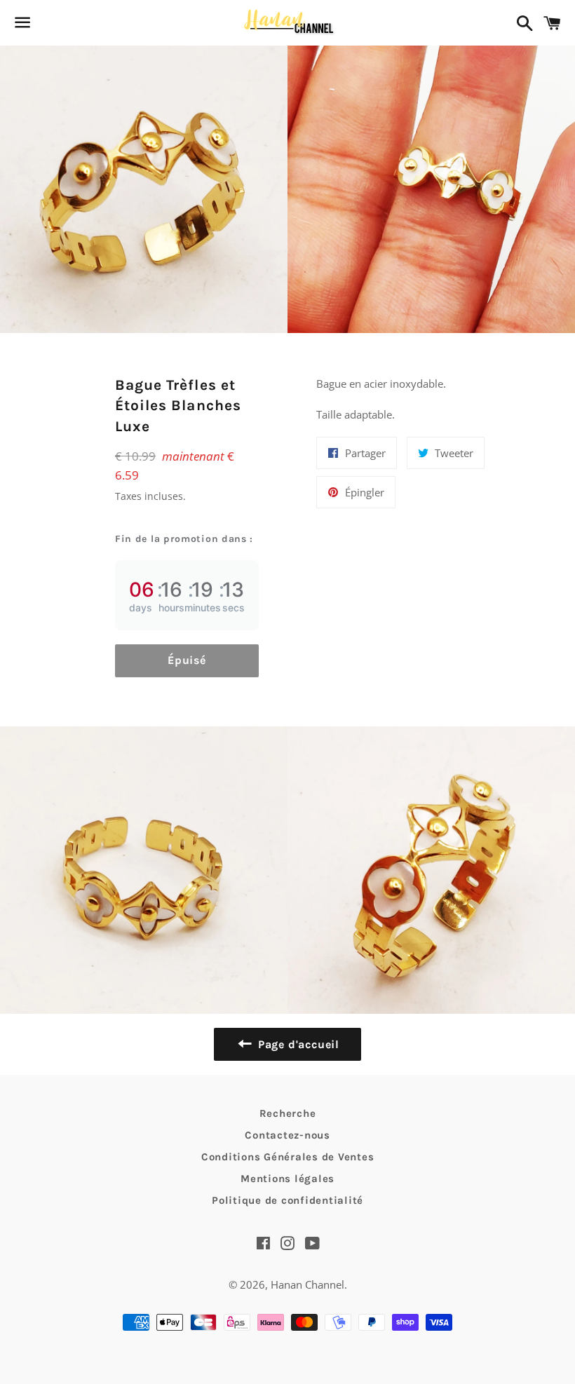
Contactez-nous (287, 1135)
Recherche (287, 1113)
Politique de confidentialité (287, 1200)
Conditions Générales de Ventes (287, 1157)
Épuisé (187, 660)
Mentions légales (287, 1178)
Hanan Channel (307, 1284)
